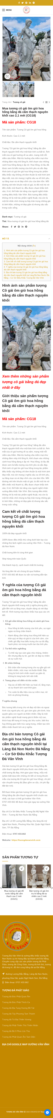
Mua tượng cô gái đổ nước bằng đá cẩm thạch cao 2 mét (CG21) (14, 895)
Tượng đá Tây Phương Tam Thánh (18, 1014)
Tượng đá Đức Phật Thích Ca (16, 1002)
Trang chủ (6, 102)
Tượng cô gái (19, 102)
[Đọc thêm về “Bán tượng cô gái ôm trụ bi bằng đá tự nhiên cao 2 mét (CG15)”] (46, 868)
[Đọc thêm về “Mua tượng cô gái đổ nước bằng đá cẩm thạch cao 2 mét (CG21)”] (21, 868)
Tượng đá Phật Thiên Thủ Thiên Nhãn (20, 1025)
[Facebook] (19, 3)
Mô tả (5, 238)
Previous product (43, 102)
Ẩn (34, 246)
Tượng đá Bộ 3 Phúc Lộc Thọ (16, 1031)
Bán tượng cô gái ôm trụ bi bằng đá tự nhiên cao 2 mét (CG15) (39, 895)
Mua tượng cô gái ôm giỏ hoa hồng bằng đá (28, 221)
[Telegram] (34, 3)
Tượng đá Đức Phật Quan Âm (16, 996)
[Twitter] (22, 3)
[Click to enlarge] (7, 76)
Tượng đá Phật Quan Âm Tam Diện (18, 1037)
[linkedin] (30, 3)
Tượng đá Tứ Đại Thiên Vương (16, 1019)
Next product (49, 102)
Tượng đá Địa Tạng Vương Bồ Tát (18, 1008)
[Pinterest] (26, 3)
